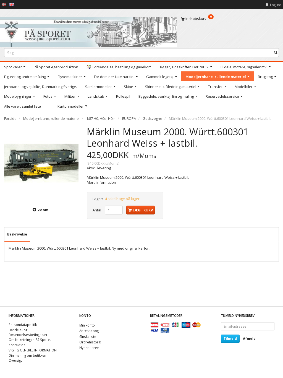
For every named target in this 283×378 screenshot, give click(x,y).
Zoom (43, 209)
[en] (11, 4)
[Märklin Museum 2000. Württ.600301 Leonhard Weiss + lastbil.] (41, 163)
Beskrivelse (17, 234)
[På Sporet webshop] (88, 30)
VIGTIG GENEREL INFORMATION (33, 350)
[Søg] (275, 52)
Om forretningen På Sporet (30, 339)
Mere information (101, 182)
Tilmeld (230, 338)
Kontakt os (17, 345)
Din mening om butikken (27, 355)
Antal (97, 210)
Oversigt (15, 360)
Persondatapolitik (23, 324)
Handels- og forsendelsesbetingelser (28, 332)
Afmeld (249, 338)
